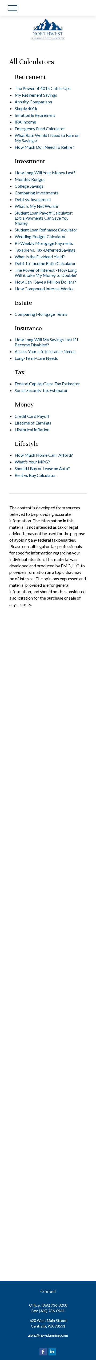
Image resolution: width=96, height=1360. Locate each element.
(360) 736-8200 (54, 1305)
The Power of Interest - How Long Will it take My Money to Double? (46, 272)
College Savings (29, 185)
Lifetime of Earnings (33, 422)
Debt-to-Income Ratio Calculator (45, 263)
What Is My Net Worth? (37, 206)
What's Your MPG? (32, 461)
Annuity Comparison (33, 101)
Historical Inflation (32, 429)
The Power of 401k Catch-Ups (43, 88)
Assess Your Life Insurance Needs (45, 351)
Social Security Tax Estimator (41, 390)
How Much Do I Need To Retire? (44, 147)
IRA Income (25, 121)
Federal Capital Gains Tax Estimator (47, 383)
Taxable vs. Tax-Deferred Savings (45, 249)
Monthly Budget (30, 179)
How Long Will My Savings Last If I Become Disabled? (46, 342)
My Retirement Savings (36, 94)
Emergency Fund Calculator (40, 128)
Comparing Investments (36, 192)
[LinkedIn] (52, 1351)
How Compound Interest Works (44, 288)
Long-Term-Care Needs (36, 358)
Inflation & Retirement (35, 115)
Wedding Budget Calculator (40, 236)
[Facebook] (43, 1351)
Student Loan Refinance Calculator (46, 229)
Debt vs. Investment (33, 199)
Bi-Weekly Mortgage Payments (44, 243)
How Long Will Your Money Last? (45, 172)
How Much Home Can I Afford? (44, 455)
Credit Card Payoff (32, 416)
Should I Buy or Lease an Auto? (42, 468)
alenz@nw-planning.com (48, 1335)
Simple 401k (26, 108)
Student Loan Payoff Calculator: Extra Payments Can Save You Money (44, 218)
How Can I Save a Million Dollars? (45, 281)
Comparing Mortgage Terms (41, 314)
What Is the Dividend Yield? (40, 256)
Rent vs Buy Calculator (35, 475)
